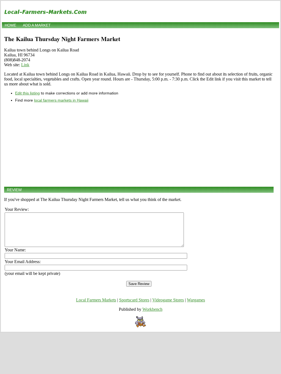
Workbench (152, 309)
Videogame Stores (168, 300)
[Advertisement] (139, 144)
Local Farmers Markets (96, 300)
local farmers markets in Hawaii (61, 100)
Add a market (37, 25)
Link (25, 64)
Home (10, 25)
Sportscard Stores (134, 300)
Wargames (196, 300)
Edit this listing (27, 93)
